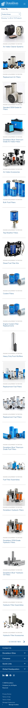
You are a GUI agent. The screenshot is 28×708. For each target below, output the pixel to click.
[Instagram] (14, 675)
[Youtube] (7, 675)
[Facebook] (11, 675)
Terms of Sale (6, 699)
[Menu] (24, 4)
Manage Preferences (8, 702)
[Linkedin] (4, 675)
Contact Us (6, 648)
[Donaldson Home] (11, 3)
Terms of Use (6, 697)
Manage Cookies (14, 704)
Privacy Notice (6, 694)
